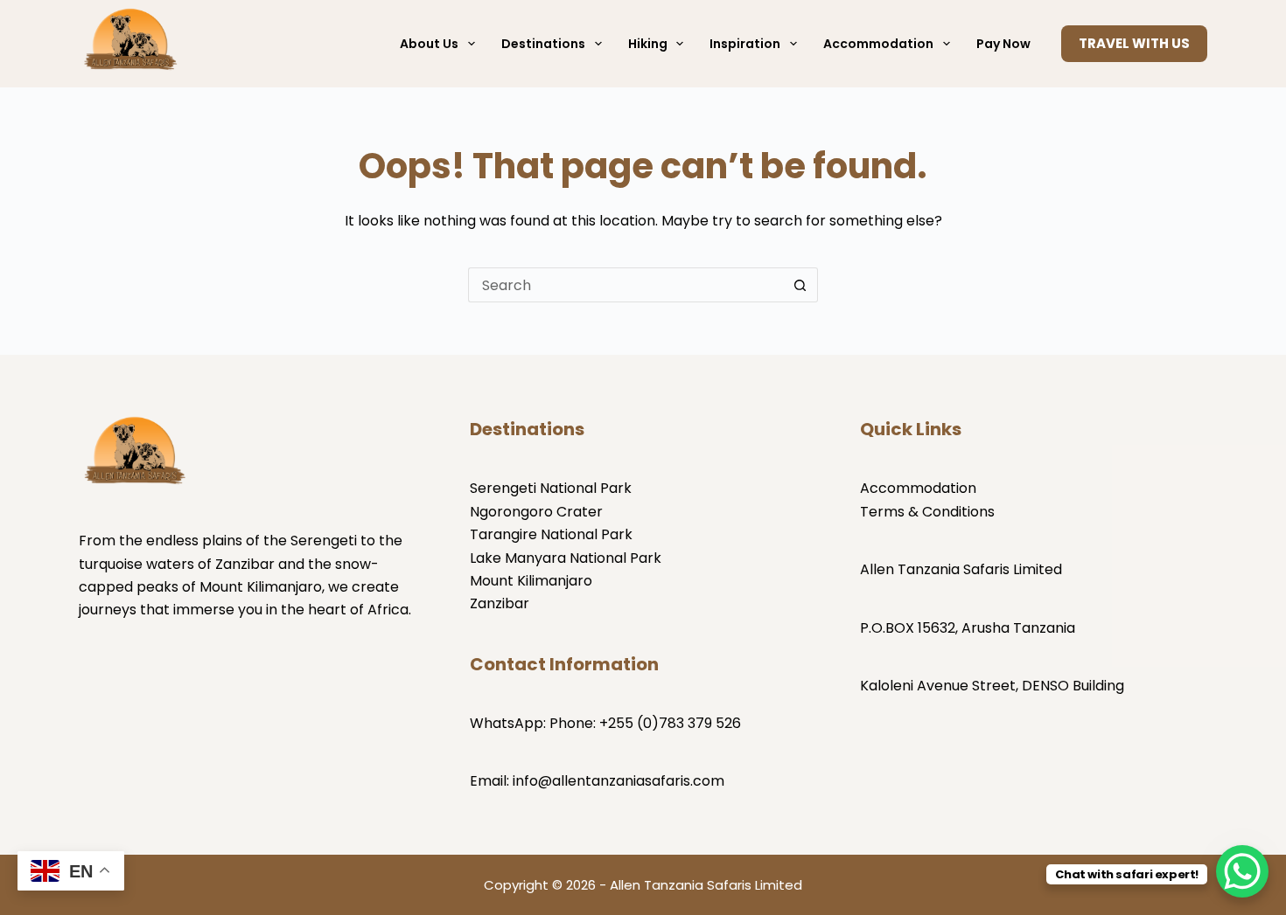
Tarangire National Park (551, 534)
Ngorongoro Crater (536, 512)
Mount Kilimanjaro (531, 581)
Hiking (647, 43)
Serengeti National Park (551, 488)
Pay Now (1003, 43)
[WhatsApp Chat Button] (1242, 871)
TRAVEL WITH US (1134, 43)
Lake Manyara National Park (565, 558)
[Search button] (800, 284)
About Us (429, 43)
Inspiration (744, 43)
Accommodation (878, 43)
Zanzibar (499, 603)
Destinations (543, 43)
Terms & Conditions (927, 512)
